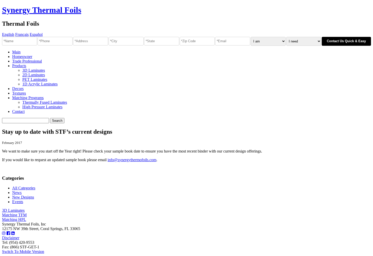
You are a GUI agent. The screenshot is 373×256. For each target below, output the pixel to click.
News (17, 192)
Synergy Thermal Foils (41, 9)
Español (36, 34)
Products (19, 66)
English (8, 34)
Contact (18, 111)
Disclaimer (10, 238)
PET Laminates (34, 79)
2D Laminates (33, 75)
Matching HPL (14, 219)
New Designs (23, 197)
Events (17, 202)
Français (22, 34)
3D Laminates (33, 70)
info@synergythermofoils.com (132, 160)
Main (16, 52)
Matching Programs (28, 98)
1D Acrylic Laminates (40, 84)
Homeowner (22, 56)
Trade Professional (27, 61)
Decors (18, 88)
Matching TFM (14, 215)
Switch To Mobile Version (23, 251)
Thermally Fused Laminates (44, 102)
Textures (19, 93)
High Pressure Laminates (42, 107)
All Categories (23, 188)
